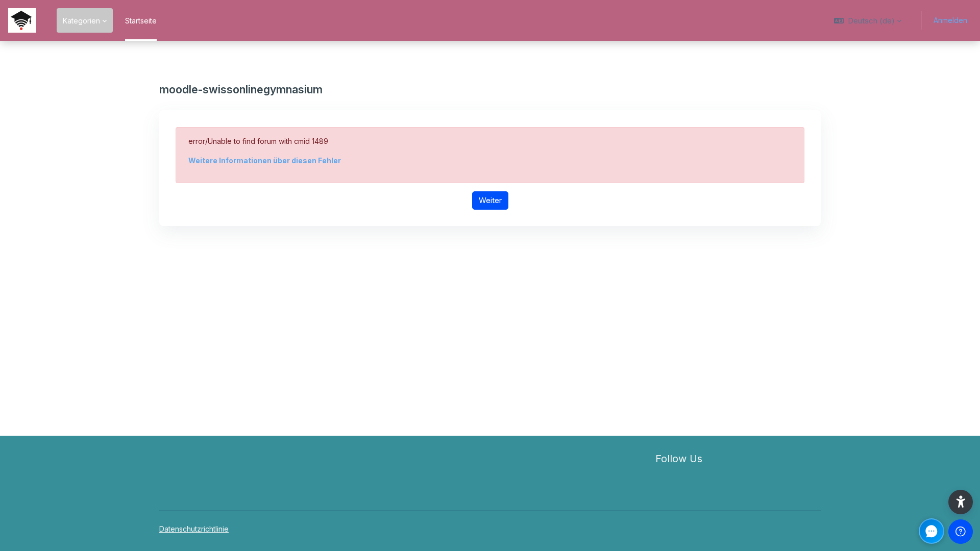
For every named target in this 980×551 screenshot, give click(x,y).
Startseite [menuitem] (141, 20)
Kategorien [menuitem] (81, 20)
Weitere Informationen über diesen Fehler (264, 160)
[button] (867, 20)
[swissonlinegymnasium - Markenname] (22, 20)
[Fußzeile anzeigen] (960, 531)
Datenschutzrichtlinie (194, 528)
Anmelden (950, 20)
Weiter (490, 200)
